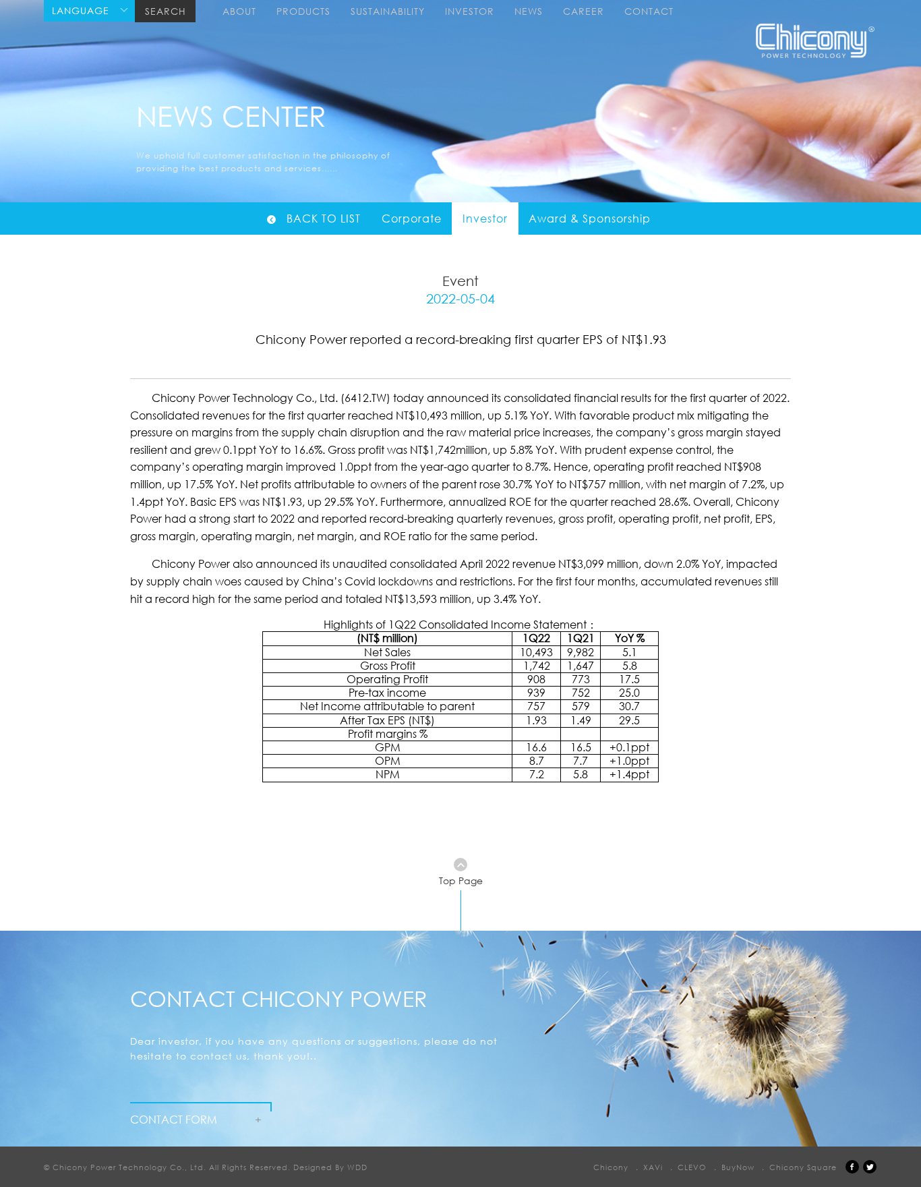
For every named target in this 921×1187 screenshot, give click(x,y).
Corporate (412, 218)
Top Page (461, 880)
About (239, 11)
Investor (469, 11)
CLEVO (692, 1167)
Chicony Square (803, 1167)
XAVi (653, 1167)
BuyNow (737, 1167)
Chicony (610, 1167)
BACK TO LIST (324, 218)
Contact (649, 11)
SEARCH (165, 11)
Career (583, 11)
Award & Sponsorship (590, 218)
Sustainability (388, 11)
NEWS (528, 11)
